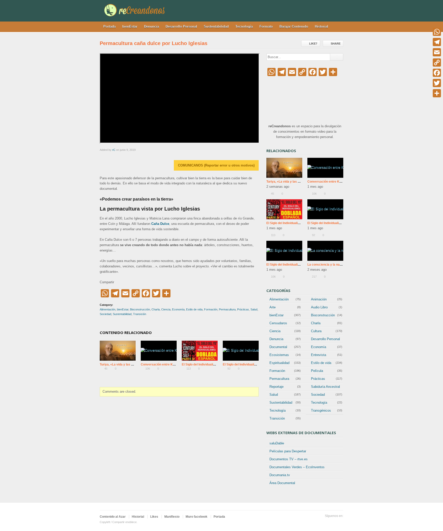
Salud (253, 309)
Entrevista (318, 355)
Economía (178, 309)
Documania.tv (279, 475)
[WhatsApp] (437, 32)
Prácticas (243, 309)
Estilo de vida (194, 309)
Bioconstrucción (140, 309)
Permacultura (227, 309)
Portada (109, 26)
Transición (139, 314)
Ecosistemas (279, 355)
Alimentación (107, 309)
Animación (319, 299)
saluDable (276, 443)
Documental (278, 347)
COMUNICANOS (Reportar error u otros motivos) (216, 165)
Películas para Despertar (287, 451)
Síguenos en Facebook (340, 522)
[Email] (437, 52)
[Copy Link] (437, 62)
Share (335, 43)
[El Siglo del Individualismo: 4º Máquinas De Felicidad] (199, 350)
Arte (272, 307)
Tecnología (244, 26)
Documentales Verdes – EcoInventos (297, 467)
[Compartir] (437, 93)
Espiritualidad (279, 363)
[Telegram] (437, 42)
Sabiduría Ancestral (325, 387)
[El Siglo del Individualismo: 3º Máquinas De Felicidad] (240, 350)
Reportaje (276, 387)
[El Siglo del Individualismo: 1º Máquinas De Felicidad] (284, 250)
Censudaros (278, 323)
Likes (154, 516)
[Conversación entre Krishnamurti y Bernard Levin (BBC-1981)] (158, 350)
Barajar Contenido (293, 26)
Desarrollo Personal (181, 26)
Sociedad (105, 314)
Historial (321, 26)
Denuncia (151, 26)
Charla (156, 309)
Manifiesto (171, 516)
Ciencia (165, 309)
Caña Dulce (160, 224)
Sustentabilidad (216, 26)
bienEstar (129, 26)
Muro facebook (196, 516)
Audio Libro (319, 307)
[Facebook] (437, 73)
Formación (210, 309)
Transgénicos (321, 410)
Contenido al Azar (113, 516)
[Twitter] (437, 83)
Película (317, 371)
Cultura (316, 331)
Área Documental (282, 483)
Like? (313, 43)
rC (113, 149)
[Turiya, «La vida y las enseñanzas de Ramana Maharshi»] (117, 350)
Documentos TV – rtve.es (288, 459)
